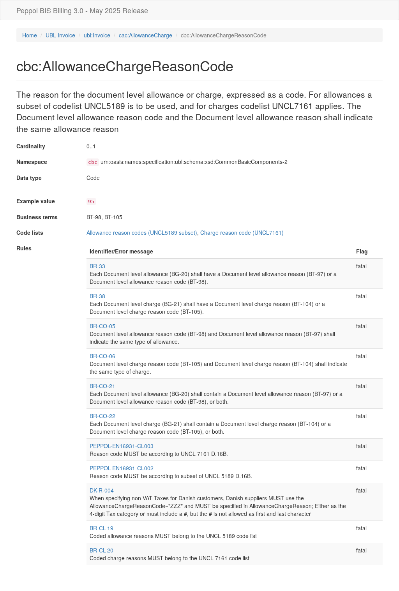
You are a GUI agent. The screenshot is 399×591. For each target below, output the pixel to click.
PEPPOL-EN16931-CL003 (122, 446)
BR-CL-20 (101, 550)
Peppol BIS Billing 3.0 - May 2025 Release (82, 10)
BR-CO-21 (102, 386)
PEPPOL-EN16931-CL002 (122, 468)
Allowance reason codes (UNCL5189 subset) (142, 232)
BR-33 (97, 266)
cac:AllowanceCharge (145, 35)
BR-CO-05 (102, 326)
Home (29, 35)
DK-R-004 (102, 490)
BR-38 (97, 296)
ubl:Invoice (97, 35)
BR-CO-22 (102, 416)
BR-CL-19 (101, 528)
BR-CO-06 (102, 356)
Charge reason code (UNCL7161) (242, 232)
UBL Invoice (60, 35)
